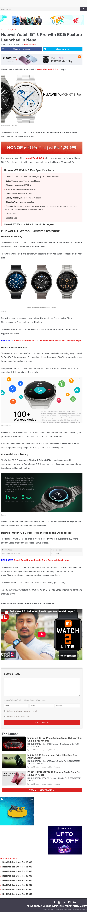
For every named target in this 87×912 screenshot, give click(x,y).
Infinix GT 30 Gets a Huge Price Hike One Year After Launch (52, 756)
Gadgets (57, 750)
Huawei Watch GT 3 (34, 158)
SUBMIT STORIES (56, 906)
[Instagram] (64, 902)
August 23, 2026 (47, 784)
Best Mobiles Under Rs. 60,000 (17, 894)
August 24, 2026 (47, 750)
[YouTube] (59, 902)
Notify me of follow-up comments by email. (22, 711)
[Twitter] (69, 902)
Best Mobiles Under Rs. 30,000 (17, 875)
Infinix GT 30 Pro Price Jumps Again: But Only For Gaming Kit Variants (54, 739)
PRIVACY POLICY (72, 906)
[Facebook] (54, 902)
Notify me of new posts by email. (18, 716)
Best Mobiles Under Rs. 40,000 (17, 884)
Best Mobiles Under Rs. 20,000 (17, 871)
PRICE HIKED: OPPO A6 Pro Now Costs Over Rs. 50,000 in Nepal (53, 773)
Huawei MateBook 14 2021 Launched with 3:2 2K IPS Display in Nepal (47, 340)
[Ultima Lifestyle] (65, 854)
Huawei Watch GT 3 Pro (46, 69)
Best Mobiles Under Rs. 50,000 (17, 889)
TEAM (39, 906)
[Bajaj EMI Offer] (17, 825)
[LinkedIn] (74, 902)
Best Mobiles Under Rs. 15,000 (17, 866)
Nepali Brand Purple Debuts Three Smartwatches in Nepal (42, 560)
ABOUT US (31, 906)
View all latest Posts (41, 790)
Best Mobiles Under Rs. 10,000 (17, 862)
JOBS (45, 906)
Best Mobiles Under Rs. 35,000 (17, 880)
